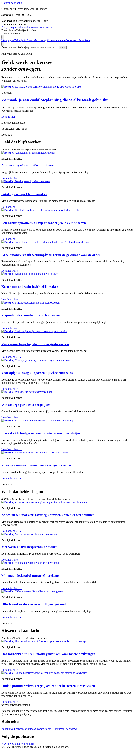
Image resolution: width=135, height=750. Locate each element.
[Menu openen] (2, 37)
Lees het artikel (11, 178)
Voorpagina (7, 40)
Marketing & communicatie (50, 40)
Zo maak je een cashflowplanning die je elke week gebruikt (54, 100)
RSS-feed (6, 743)
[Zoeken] (2, 44)
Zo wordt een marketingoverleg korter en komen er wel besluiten (47, 515)
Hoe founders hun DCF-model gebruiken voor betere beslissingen (48, 654)
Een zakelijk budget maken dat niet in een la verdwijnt (40, 433)
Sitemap (16, 743)
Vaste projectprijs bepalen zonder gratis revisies (35, 344)
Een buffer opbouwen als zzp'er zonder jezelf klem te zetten (43, 223)
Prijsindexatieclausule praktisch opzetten (30, 315)
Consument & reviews (77, 40)
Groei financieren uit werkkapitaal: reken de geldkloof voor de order (50, 255)
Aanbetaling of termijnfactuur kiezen (28, 165)
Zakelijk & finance (24, 40)
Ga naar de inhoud (11, 2)
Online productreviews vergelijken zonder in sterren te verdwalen (48, 686)
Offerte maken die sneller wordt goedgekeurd (33, 604)
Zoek (62, 47)
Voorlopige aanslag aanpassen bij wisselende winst (37, 373)
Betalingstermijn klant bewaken (24, 194)
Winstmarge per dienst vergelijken (26, 405)
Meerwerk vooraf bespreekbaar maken (29, 547)
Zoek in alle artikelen (13, 47)
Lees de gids (10, 116)
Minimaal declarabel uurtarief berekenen (30, 575)
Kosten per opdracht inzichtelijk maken (29, 286)
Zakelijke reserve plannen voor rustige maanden (36, 465)
